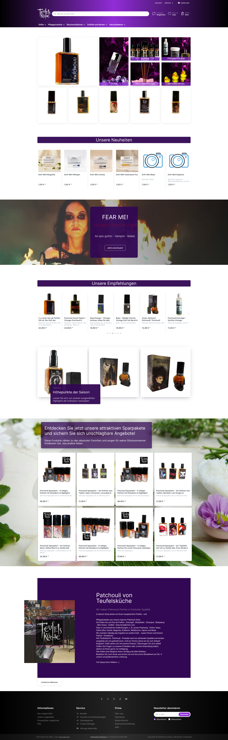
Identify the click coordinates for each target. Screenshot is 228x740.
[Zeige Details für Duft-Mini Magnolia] (49, 161)
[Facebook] (101, 699)
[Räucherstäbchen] (145, 74)
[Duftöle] (145, 49)
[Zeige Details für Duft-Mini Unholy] (101, 161)
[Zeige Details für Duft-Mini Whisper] (75, 161)
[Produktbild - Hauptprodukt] (67, 61)
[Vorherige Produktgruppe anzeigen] (40, 314)
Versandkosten (64, 737)
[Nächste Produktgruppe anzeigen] (188, 314)
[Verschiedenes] (176, 74)
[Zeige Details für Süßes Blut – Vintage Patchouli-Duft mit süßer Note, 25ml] (114, 102)
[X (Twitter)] (108, 699)
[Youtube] (126, 699)
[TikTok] (120, 699)
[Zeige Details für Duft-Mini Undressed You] (127, 161)
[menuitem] (42, 24)
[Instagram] (114, 699)
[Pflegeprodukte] (176, 49)
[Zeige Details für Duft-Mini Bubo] (153, 161)
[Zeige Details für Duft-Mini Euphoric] (179, 161)
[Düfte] (113, 61)
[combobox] (100, 13)
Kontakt (158, 3)
